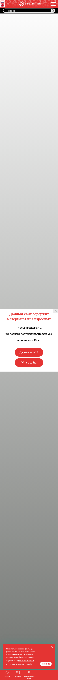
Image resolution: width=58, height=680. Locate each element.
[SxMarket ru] (24, 4)
